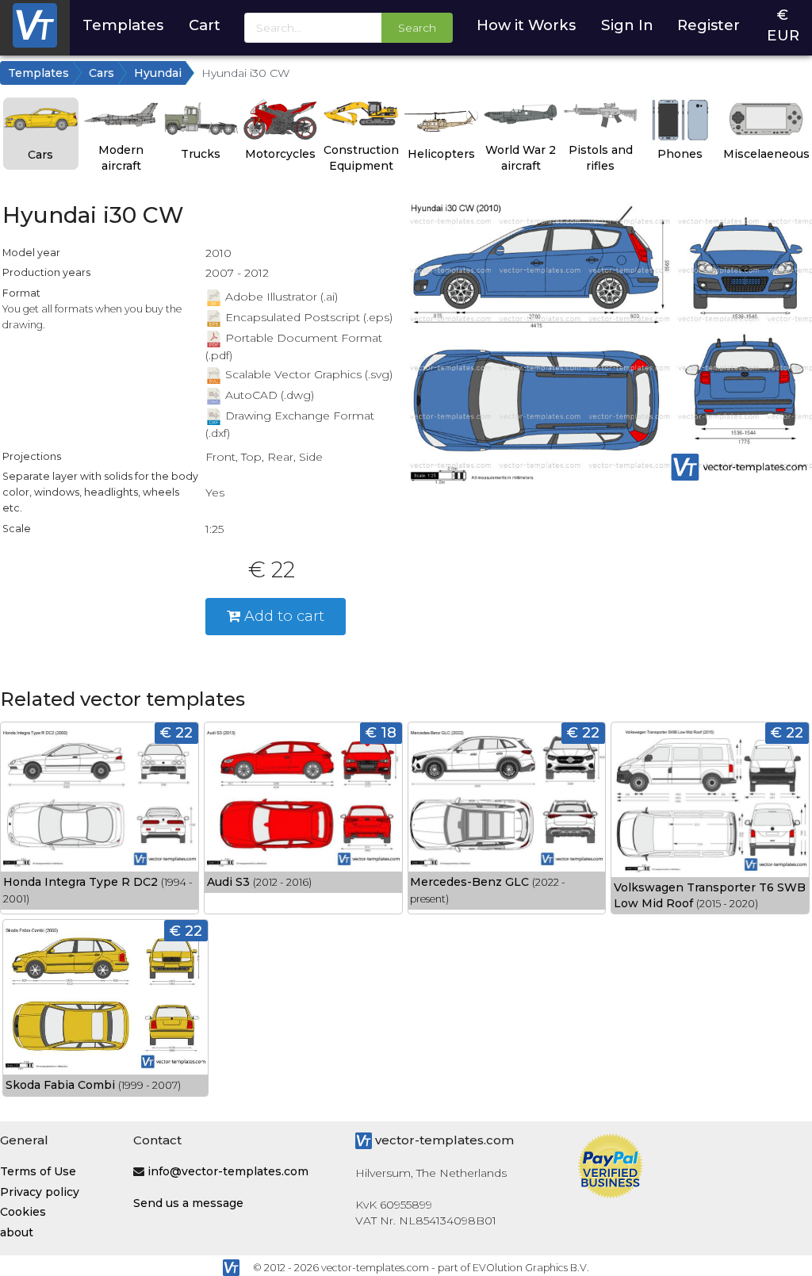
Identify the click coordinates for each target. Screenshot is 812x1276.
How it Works (526, 25)
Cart (204, 25)
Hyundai (158, 73)
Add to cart (282, 616)
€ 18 (381, 732)
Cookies (23, 1212)
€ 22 (176, 732)
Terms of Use (38, 1171)
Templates (122, 25)
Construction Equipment (361, 158)
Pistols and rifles (601, 158)
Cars (101, 73)
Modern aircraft (121, 158)
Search (417, 28)
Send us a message (188, 1203)
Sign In (627, 25)
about (16, 1232)
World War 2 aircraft (520, 158)
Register (708, 25)
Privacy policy (39, 1192)
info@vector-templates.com (227, 1171)
